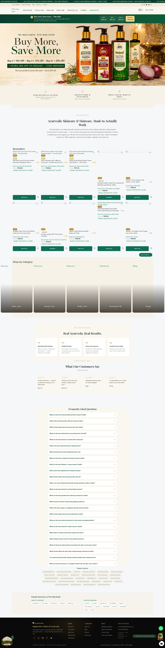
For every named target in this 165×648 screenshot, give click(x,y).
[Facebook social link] (142, 5)
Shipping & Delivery (107, 626)
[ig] (38, 638)
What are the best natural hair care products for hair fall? (68, 433)
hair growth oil (123, 606)
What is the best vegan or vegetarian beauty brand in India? (69, 508)
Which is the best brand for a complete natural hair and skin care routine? (74, 563)
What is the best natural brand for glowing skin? (65, 446)
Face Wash (116, 188)
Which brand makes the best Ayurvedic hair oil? (65, 477)
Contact (87, 632)
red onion (94, 603)
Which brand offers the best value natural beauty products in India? (72, 551)
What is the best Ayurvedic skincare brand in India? (66, 421)
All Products (71, 638)
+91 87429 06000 (123, 629)
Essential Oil (36, 603)
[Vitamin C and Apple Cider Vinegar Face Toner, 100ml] (139, 215)
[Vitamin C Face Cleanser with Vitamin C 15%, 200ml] (139, 164)
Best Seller (28, 166)
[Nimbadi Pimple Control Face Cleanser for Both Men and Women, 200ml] (111, 164)
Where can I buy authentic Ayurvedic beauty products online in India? (72, 483)
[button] (24, 197)
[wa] (51, 638)
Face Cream (24, 237)
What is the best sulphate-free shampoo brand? (65, 470)
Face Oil (51, 239)
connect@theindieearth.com (125, 626)
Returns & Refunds (107, 629)
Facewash (108, 188)
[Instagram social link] (144, 5)
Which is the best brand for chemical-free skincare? (66, 439)
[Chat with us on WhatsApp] (161, 628)
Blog (86, 629)
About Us (87, 626)
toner (86, 610)
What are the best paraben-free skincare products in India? (69, 495)
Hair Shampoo (52, 166)
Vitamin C (121, 603)
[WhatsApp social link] (151, 5)
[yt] (42, 638)
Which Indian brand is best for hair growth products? (67, 539)
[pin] (47, 638)
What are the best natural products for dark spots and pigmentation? (72, 520)
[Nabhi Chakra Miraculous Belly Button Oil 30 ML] (82, 215)
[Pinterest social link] (149, 5)
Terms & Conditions (107, 635)
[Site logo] (16, 10)
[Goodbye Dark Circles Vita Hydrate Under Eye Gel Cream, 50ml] (26, 215)
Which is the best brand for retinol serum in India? (66, 526)
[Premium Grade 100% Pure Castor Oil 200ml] (54, 215)
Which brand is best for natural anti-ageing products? (67, 501)
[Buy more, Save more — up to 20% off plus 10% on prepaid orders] (7, 641)
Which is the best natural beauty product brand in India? (68, 415)
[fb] (34, 638)
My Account (88, 635)
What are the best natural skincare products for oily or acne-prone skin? (73, 545)
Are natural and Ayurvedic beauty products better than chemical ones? (73, 557)
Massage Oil (80, 237)
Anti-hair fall (103, 603)
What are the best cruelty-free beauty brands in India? (67, 458)
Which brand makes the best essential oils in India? (66, 514)
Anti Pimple (106, 606)
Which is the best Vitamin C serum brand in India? (66, 464)
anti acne (97, 606)
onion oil (114, 606)
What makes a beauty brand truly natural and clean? (67, 532)
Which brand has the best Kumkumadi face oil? (65, 452)
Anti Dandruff (112, 603)
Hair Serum (107, 214)
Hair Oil (21, 166)
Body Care (72, 237)
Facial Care (72, 166)
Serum (79, 166)
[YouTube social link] (146, 5)
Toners (136, 237)
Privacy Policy (105, 632)
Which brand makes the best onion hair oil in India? (66, 427)
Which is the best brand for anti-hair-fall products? (66, 489)
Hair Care (16, 166)
